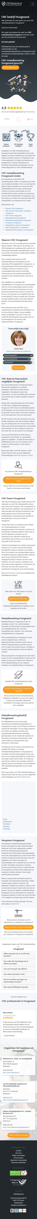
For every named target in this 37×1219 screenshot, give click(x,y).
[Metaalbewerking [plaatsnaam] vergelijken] (18, 675)
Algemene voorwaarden (18, 1160)
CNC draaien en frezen (25, 455)
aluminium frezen (14, 573)
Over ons (18, 1153)
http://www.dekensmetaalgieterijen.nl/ (16, 1127)
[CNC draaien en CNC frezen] (18, 465)
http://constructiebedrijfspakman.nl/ (15, 1100)
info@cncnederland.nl (18, 1205)
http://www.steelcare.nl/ (11, 1073)
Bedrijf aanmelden (18, 1155)
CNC (14, 243)
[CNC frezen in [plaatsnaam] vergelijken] (18, 585)
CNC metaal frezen (23, 777)
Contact (18, 1151)
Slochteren (6, 824)
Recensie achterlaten (18, 1162)
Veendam (6, 826)
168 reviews (30, 112)
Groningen (6, 829)
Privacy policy (18, 1158)
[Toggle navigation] (33, 4)
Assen (5, 819)
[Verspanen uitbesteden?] (18, 914)
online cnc (15, 904)
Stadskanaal (7, 822)
